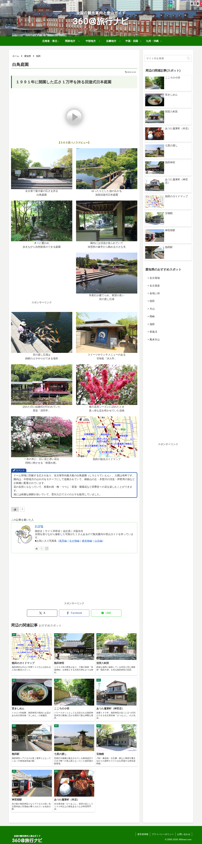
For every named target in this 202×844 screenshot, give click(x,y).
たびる (39, 526)
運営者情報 (142, 834)
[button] (188, 58)
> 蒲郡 (150, 324)
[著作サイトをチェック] (37, 548)
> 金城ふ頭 (152, 293)
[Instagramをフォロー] (47, 548)
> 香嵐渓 (151, 331)
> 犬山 (150, 308)
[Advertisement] (41, 278)
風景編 (63, 540)
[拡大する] (68, 152)
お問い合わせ (183, 834)
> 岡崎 (150, 316)
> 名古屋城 (152, 278)
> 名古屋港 (152, 285)
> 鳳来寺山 (152, 339)
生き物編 (74, 540)
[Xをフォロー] (42, 548)
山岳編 (98, 540)
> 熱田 (150, 301)
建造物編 (87, 540)
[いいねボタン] (15, 509)
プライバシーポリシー (163, 834)
